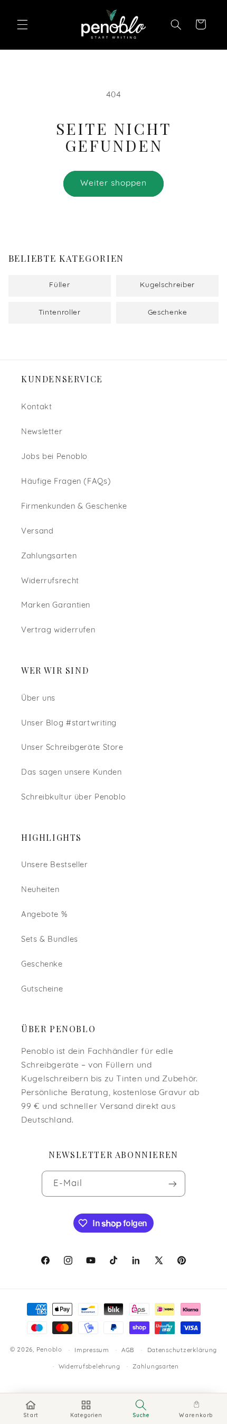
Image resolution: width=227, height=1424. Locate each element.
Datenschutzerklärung (182, 1350)
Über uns (38, 699)
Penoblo (49, 1350)
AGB (128, 1350)
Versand (37, 532)
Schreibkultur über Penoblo (73, 798)
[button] (22, 24)
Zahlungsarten (49, 557)
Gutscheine (42, 990)
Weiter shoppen (113, 183)
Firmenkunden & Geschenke (74, 507)
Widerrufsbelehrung (89, 1367)
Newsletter (41, 432)
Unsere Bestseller (54, 865)
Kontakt (36, 407)
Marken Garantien (55, 606)
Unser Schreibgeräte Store (72, 748)
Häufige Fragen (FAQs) (66, 482)
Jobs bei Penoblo (54, 457)
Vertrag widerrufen (58, 631)
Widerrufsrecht (50, 581)
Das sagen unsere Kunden (71, 773)
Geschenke (42, 965)
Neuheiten (40, 890)
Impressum (91, 1350)
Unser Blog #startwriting (69, 724)
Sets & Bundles (49, 940)
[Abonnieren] (172, 1184)
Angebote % (44, 915)
